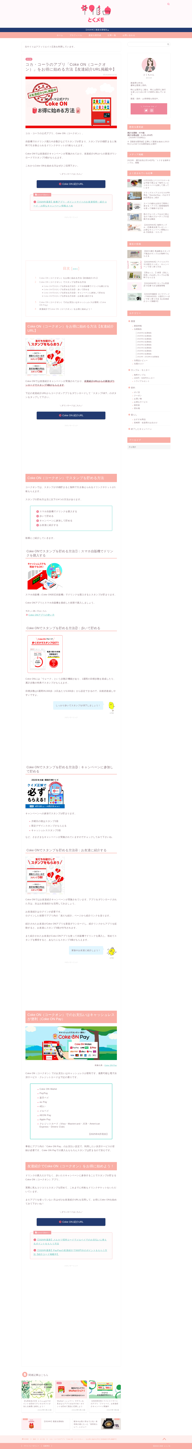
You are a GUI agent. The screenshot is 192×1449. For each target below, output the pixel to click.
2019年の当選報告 (144, 354)
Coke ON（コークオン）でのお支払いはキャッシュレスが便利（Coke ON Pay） (72, 303)
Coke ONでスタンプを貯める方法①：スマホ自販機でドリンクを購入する (76, 286)
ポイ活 (29, 59)
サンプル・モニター (140, 370)
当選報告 (138, 329)
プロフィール (76, 35)
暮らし (134, 415)
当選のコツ (139, 364)
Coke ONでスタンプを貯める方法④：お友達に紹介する (68, 296)
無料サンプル (140, 375)
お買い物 (138, 399)
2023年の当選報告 (144, 342)
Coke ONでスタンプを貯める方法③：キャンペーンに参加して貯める (74, 293)
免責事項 (46, 1446)
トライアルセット (142, 381)
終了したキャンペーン (141, 429)
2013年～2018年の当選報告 (148, 357)
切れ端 (137, 408)
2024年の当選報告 (144, 339)
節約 (133, 387)
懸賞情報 (138, 326)
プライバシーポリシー (31, 1446)
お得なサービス (141, 402)
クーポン (138, 396)
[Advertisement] (71, 236)
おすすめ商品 (140, 419)
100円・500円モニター (144, 378)
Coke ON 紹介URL (72, 184)
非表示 (75, 269)
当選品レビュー (141, 360)
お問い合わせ (129, 35)
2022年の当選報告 (144, 345)
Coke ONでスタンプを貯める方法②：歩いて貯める (66, 289)
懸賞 (133, 321)
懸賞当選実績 (95, 35)
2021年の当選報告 (144, 348)
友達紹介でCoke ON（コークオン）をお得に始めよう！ (65, 309)
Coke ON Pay (110, 1065)
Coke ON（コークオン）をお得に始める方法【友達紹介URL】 (68, 278)
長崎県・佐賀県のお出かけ (146, 423)
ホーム (60, 35)
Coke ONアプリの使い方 (41, 615)
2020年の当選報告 (144, 351)
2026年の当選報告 (144, 333)
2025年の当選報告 (144, 336)
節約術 (137, 405)
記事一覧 (112, 35)
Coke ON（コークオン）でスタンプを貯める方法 (62, 282)
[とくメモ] (96, 27)
